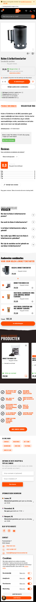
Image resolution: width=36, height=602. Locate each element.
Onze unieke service (18, 429)
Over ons (17, 446)
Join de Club (7, 450)
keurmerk (9, 94)
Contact (6, 442)
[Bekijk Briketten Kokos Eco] (15, 360)
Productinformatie (9, 105)
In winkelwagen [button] (26, 376)
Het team (26, 442)
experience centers (14, 73)
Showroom (7, 446)
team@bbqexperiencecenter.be (16, 553)
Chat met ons (10, 546)
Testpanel (27, 446)
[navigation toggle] (33, 11)
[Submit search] (33, 16)
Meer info (22, 573)
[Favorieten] (26, 11)
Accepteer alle (17, 598)
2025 (9, 97)
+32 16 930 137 (11, 549)
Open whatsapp (9, 140)
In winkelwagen (19, 81)
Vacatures (16, 442)
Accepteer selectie (17, 594)
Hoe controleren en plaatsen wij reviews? (12, 152)
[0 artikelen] (2, 11)
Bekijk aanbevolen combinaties (18, 87)
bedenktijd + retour (11, 92)
